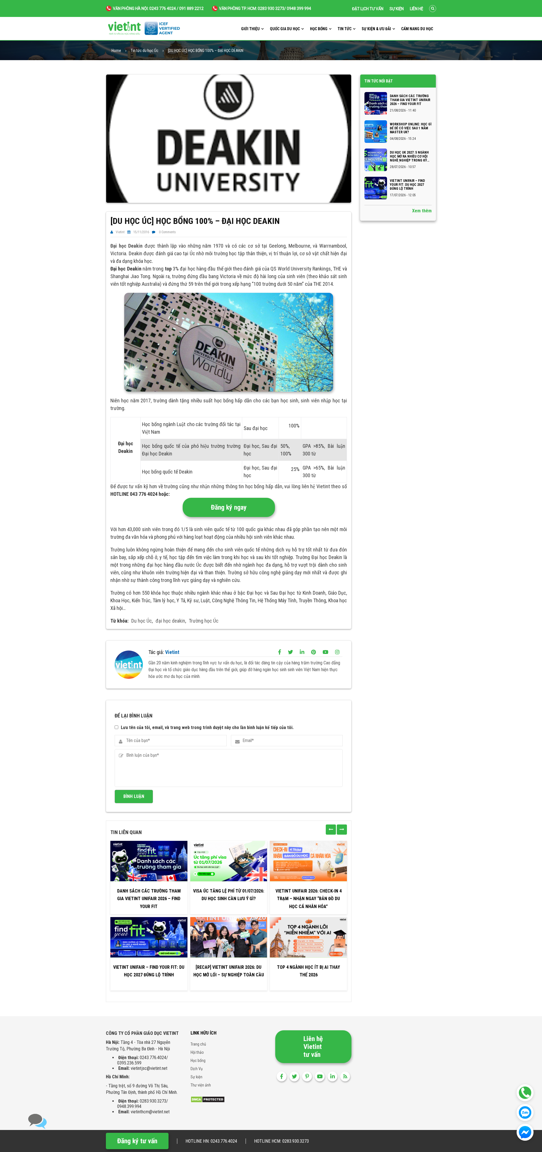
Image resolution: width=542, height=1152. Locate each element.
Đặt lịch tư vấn (367, 8)
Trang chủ (198, 1044)
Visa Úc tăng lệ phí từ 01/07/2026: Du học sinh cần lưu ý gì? (228, 894)
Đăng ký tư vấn (137, 1141)
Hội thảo (197, 1052)
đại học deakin (170, 621)
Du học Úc (141, 621)
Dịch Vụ (197, 1068)
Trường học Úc (203, 621)
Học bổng (318, 29)
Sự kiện (397, 8)
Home (116, 51)
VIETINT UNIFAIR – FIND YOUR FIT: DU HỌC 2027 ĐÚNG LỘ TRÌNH (148, 971)
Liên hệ (416, 8)
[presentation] (331, 829)
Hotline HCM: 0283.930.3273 (281, 1141)
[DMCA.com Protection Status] (208, 1099)
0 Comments (167, 232)
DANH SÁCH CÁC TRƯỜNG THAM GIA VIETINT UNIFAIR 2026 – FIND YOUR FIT (149, 898)
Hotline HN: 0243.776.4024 (211, 1141)
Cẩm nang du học (417, 29)
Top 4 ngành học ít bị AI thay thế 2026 (308, 971)
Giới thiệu (250, 29)
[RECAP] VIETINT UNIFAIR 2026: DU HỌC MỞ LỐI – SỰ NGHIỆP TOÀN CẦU (228, 971)
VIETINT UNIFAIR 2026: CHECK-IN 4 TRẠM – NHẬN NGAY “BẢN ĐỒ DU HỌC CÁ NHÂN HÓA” (309, 898)
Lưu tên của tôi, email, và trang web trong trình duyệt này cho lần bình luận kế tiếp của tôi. (207, 727)
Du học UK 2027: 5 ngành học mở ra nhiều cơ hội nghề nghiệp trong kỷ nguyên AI (409, 156)
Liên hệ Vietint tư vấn (313, 1047)
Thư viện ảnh (201, 1085)
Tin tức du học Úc (144, 51)
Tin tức (344, 29)
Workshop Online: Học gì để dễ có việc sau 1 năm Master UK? (410, 128)
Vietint (120, 232)
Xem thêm (422, 210)
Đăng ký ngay (229, 507)
